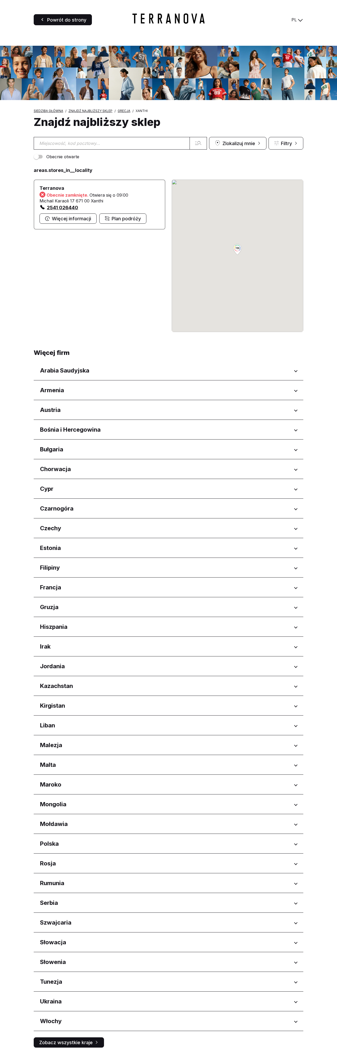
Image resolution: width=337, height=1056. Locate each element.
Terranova (51, 188)
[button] (237, 250)
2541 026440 (62, 207)
